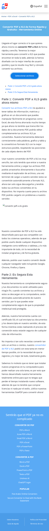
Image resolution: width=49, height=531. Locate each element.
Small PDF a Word (24, 438)
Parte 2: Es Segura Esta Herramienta (23, 92)
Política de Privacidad (38, 520)
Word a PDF (24, 462)
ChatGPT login (24, 482)
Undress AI (24, 478)
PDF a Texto (24, 450)
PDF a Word (24, 430)
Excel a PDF (24, 466)
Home (3, 16)
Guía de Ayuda (13, 524)
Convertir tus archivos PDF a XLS (17, 108)
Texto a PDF (24, 474)
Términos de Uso (36, 524)
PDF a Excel (12, 16)
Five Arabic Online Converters (24, 494)
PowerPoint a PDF (24, 470)
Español (38, 6)
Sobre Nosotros (13, 520)
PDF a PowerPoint (24, 446)
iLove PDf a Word (24, 434)
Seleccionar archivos (24, 76)
